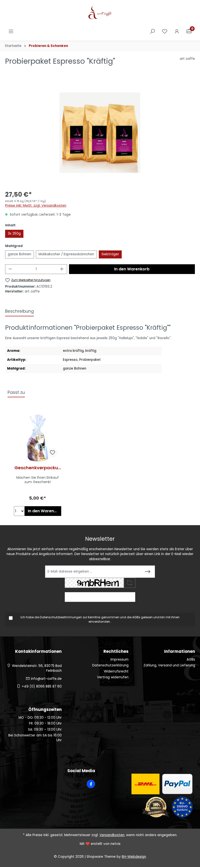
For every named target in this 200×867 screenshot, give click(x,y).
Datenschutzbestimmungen (61, 617)
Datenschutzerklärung (110, 665)
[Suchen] (152, 31)
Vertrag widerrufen (113, 677)
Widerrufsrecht (116, 671)
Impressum (119, 659)
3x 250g (14, 233)
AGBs (136, 617)
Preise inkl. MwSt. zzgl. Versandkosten (35, 205)
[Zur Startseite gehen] (100, 13)
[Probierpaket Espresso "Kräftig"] (100, 132)
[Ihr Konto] (177, 31)
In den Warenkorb (132, 269)
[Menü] (11, 31)
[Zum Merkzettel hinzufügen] (52, 453)
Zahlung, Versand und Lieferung (169, 665)
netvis (115, 843)
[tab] (19, 311)
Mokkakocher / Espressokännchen (66, 254)
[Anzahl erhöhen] (62, 269)
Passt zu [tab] (16, 392)
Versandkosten (112, 835)
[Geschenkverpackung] (37, 437)
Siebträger (110, 254)
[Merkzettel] (165, 31)
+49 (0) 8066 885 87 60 (42, 686)
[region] (100, 132)
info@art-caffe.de (46, 678)
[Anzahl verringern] (10, 269)
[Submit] (147, 572)
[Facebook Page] (91, 784)
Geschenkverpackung (37, 467)
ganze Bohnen (19, 254)
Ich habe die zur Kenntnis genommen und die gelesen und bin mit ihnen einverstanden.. (100, 619)
